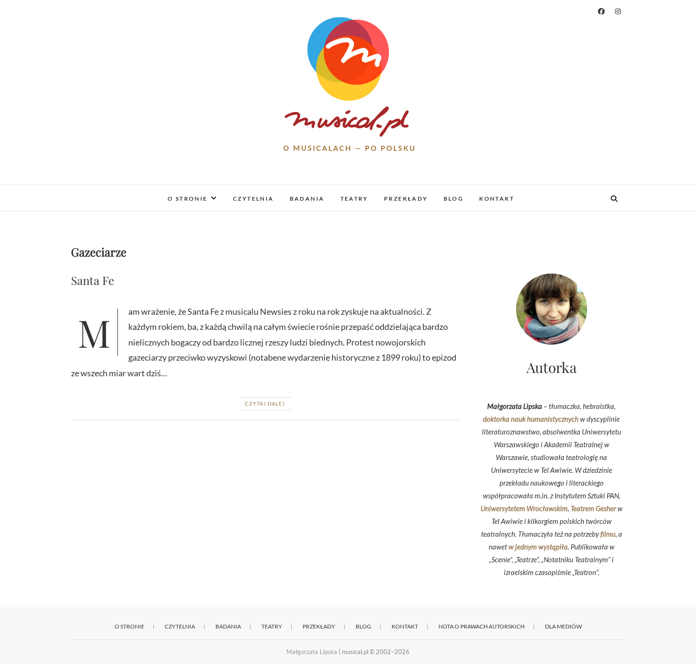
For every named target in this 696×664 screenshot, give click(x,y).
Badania (307, 198)
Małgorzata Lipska (311, 651)
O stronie (188, 198)
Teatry (354, 198)
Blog (454, 198)
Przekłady (406, 198)
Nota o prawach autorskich (481, 626)
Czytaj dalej (265, 403)
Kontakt (496, 198)
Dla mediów (563, 626)
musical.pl (97, 192)
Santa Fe (92, 280)
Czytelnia (253, 198)
